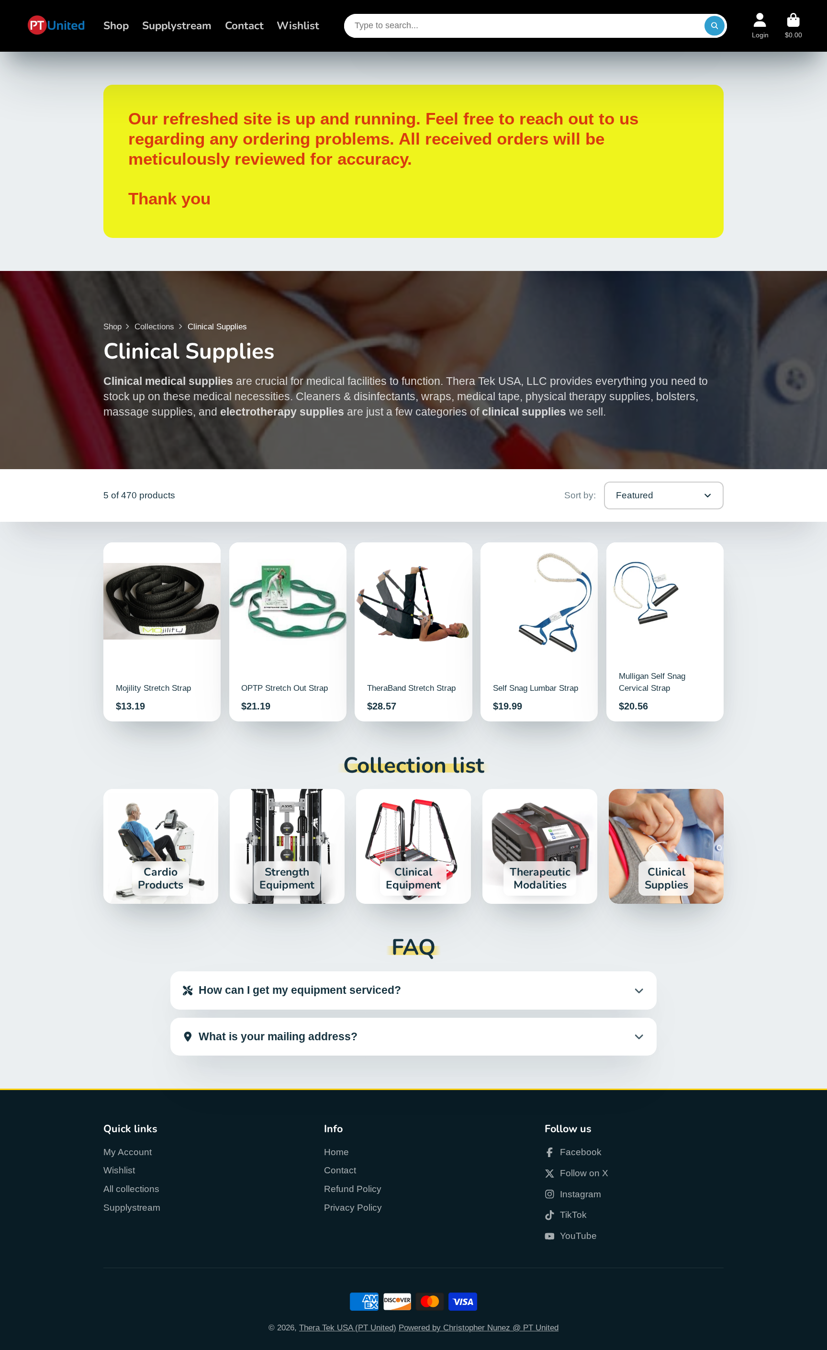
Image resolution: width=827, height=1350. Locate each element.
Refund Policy (352, 1189)
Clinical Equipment (413, 846)
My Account (127, 1152)
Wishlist (298, 25)
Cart (793, 26)
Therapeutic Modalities (539, 846)
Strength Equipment (287, 846)
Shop (116, 25)
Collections (154, 326)
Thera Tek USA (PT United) (347, 1327)
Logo (56, 26)
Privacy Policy (353, 1208)
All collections (131, 1189)
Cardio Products (160, 846)
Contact (244, 25)
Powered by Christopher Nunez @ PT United (479, 1327)
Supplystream (177, 25)
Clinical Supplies (666, 846)
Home (336, 1152)
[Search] (714, 25)
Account (760, 26)
